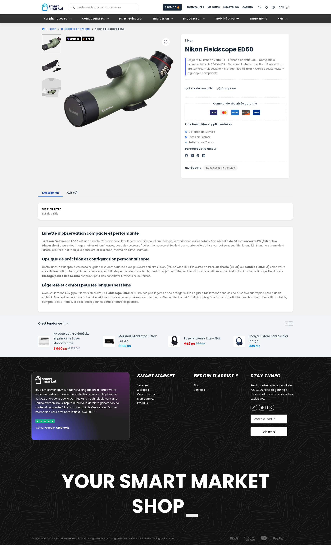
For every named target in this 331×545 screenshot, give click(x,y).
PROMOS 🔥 (172, 7)
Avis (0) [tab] (72, 193)
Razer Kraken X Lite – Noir (202, 338)
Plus (280, 18)
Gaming (247, 7)
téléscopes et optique (220, 168)
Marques (213, 7)
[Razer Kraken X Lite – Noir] (174, 341)
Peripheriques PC (56, 18)
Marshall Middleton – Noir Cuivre (138, 338)
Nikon (189, 40)
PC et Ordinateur (131, 18)
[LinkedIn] (203, 155)
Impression (161, 18)
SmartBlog (231, 7)
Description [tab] (50, 193)
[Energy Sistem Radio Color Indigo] (239, 341)
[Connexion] (273, 7)
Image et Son (192, 18)
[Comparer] (266, 7)
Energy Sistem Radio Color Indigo (268, 338)
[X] (270, 407)
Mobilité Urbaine (227, 18)
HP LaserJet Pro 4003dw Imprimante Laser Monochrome (71, 338)
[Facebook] (186, 155)
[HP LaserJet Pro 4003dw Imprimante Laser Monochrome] (44, 341)
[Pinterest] (198, 155)
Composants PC (93, 18)
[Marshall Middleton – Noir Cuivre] (109, 341)
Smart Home (258, 18)
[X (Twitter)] (192, 155)
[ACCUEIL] (43, 29)
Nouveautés (195, 7)
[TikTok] (254, 407)
